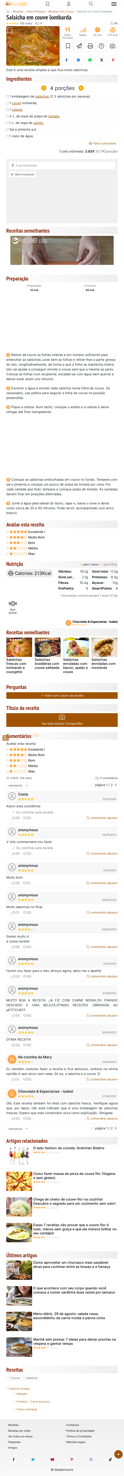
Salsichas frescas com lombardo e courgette (16, 666)
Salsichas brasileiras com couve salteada (47, 664)
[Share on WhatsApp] (89, 60)
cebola (17, 110)
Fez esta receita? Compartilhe (62, 723)
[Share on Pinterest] (113, 60)
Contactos (72, 1425)
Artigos (12, 1447)
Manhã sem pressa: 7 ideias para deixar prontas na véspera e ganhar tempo (74, 1341)
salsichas (42, 96)
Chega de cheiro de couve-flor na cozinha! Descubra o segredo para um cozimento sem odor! (74, 1201)
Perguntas (14, 1442)
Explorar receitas (19, 1388)
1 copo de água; (21, 136)
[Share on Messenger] (78, 60)
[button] (10, 46)
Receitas (13, 1425)
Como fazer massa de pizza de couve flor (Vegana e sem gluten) (74, 1176)
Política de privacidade (80, 1430)
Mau (31, 554)
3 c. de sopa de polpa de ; (34, 116)
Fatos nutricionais (104, 143)
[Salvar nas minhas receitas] (67, 46)
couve (16, 103)
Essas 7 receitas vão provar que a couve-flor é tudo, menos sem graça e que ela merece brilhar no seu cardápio (75, 1229)
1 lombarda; (23, 103)
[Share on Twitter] (101, 60)
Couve (15, 1378)
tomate (53, 116)
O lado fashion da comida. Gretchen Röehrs (68, 1148)
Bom (31, 543)
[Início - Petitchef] (8, 11)
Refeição (22, 1393)
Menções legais (75, 1442)
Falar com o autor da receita (63, 695)
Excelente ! (36, 532)
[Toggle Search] (91, 4)
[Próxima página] (116, 785)
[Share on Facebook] (66, 60)
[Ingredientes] (5, 738)
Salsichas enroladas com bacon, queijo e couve (75, 666)
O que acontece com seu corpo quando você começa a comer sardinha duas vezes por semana (74, 1290)
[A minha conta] (68, 4)
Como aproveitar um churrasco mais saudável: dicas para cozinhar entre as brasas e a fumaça (71, 1264)
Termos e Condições (79, 1436)
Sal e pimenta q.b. (23, 129)
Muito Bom (36, 537)
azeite (38, 123)
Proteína (22, 1401)
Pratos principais (27, 1409)
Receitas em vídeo (19, 1430)
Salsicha (31, 1378)
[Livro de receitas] (47, 4)
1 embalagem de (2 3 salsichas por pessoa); (50, 96)
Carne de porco (40, 1401)
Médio (32, 548)
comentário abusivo (104, 818)
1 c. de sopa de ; (26, 123)
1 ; (16, 110)
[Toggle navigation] (114, 4)
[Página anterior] (92, 785)
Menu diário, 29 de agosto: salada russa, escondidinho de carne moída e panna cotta (69, 1316)
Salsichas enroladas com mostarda (104, 664)
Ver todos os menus (20, 1436)
